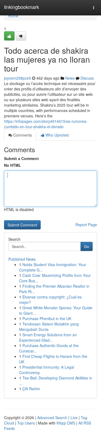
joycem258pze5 (17, 78)
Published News (22, 259)
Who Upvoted (56, 135)
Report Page (86, 224)
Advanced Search (52, 417)
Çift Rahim (31, 388)
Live (74, 417)
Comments (22, 135)
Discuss (87, 78)
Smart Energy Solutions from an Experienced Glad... (48, 337)
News (70, 78)
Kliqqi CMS (66, 423)
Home (13, 15)
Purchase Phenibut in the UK (46, 318)
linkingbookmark (21, 6)
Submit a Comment (21, 158)
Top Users (26, 423)
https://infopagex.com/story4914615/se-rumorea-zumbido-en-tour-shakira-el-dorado (46, 123)
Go (86, 246)
